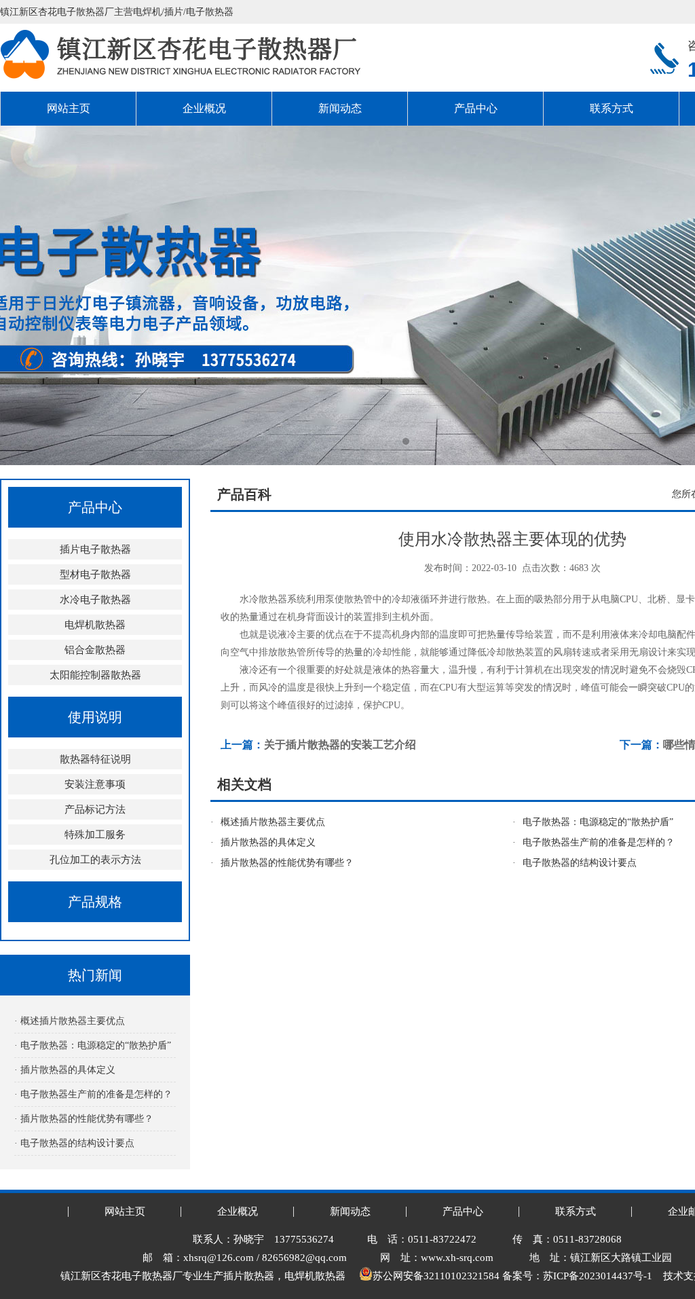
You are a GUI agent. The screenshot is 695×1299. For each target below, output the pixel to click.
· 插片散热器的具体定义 (64, 1070)
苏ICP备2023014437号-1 (597, 1275)
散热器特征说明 (95, 759)
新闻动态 (340, 108)
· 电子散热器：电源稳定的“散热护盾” (92, 1045)
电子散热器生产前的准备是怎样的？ (599, 842)
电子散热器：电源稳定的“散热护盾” (598, 822)
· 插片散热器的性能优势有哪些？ (83, 1119)
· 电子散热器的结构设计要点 (74, 1143)
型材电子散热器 (95, 574)
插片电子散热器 (95, 549)
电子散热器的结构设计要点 (580, 863)
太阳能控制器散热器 (95, 675)
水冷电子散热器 (95, 599)
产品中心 (475, 108)
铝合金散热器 (95, 649)
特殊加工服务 (95, 834)
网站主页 (68, 108)
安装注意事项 (95, 784)
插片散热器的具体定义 (268, 842)
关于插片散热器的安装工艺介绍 (340, 744)
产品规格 (95, 901)
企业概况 (204, 108)
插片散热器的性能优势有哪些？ (287, 863)
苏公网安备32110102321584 (436, 1275)
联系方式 (611, 108)
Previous (24, 295)
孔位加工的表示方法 (95, 859)
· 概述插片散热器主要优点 (69, 1021)
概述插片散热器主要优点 (273, 822)
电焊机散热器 (95, 624)
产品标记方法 (95, 809)
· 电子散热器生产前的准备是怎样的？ (93, 1094)
